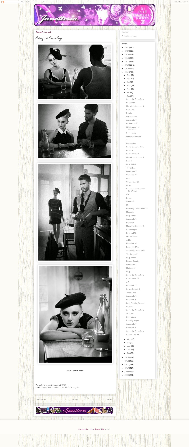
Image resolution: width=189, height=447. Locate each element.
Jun (128, 96)
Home (75, 400)
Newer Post (41, 400)
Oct (128, 82)
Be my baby (131, 133)
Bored (128, 198)
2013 (127, 357)
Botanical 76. (131, 300)
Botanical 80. (131, 164)
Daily (128, 272)
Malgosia (130, 212)
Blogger (107, 429)
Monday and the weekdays (133, 128)
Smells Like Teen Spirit (135, 250)
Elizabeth (130, 223)
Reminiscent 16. (132, 279)
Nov (128, 79)
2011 (127, 364)
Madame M (131, 268)
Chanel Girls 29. (132, 182)
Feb (128, 350)
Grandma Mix (131, 175)
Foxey (128, 185)
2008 (127, 375)
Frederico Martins (54, 387)
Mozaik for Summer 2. (135, 226)
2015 (127, 68)
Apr (128, 343)
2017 (127, 61)
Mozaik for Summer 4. (135, 106)
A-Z (127, 140)
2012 (127, 361)
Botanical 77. (131, 286)
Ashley (129, 240)
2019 (127, 54)
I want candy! (131, 117)
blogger (44, 387)
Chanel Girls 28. (132, 335)
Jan (128, 353)
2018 (127, 58)
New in (129, 113)
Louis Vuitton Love (133, 136)
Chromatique (131, 229)
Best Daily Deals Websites (136, 209)
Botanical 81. (131, 103)
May (129, 339)
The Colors (130, 168)
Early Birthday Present (135, 303)
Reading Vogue (132, 321)
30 (127, 205)
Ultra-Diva (130, 110)
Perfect (129, 307)
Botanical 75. (131, 328)
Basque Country (132, 261)
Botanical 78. (131, 244)
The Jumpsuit (131, 254)
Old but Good (131, 236)
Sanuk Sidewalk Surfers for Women (136, 190)
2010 (127, 368)
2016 (127, 65)
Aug (128, 89)
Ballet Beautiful (132, 124)
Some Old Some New (135, 99)
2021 (127, 47)
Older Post (109, 400)
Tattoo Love (131, 293)
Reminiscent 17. (132, 154)
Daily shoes (131, 215)
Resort (129, 161)
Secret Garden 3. (133, 289)
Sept (129, 85)
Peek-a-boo (131, 143)
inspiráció (65, 387)
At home (129, 150)
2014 (127, 72)
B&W (128, 178)
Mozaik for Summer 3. (135, 157)
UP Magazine (75, 387)
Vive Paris (130, 201)
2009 (127, 371)
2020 (127, 51)
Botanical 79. (131, 233)
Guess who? (131, 120)
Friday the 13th (132, 247)
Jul (128, 93)
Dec (128, 75)
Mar (128, 346)
